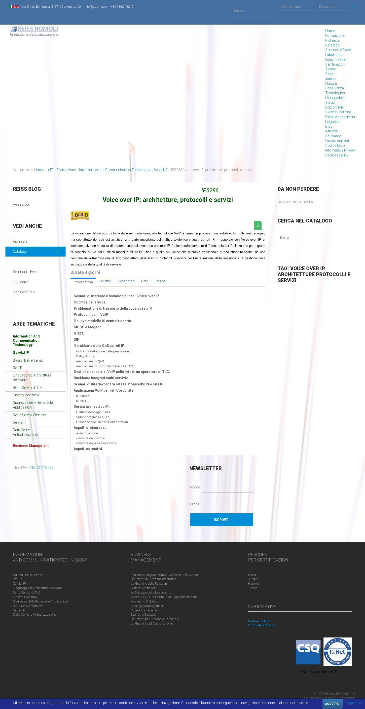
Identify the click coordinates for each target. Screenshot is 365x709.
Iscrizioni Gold (336, 60)
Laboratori (333, 55)
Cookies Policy (337, 155)
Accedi (353, 6)
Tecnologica (335, 93)
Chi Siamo (333, 136)
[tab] (83, 282)
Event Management (340, 117)
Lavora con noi (337, 141)
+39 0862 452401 (123, 6)
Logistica (332, 122)
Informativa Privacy (340, 150)
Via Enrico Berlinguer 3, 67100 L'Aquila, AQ (51, 6)
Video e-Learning (338, 112)
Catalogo (332, 45)
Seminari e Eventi (338, 50)
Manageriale (334, 98)
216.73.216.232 (41, 468)
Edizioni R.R (334, 107)
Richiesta (332, 40)
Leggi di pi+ (354, 703)
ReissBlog (21, 204)
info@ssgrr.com (96, 6)
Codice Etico (335, 146)
